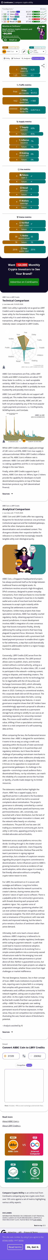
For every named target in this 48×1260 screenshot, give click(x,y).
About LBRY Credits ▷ (11, 1125)
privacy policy (7, 1240)
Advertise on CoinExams (24, 282)
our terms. (37, 1220)
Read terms (15, 1247)
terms (21, 1240)
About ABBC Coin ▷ (10, 1121)
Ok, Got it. (33, 1247)
